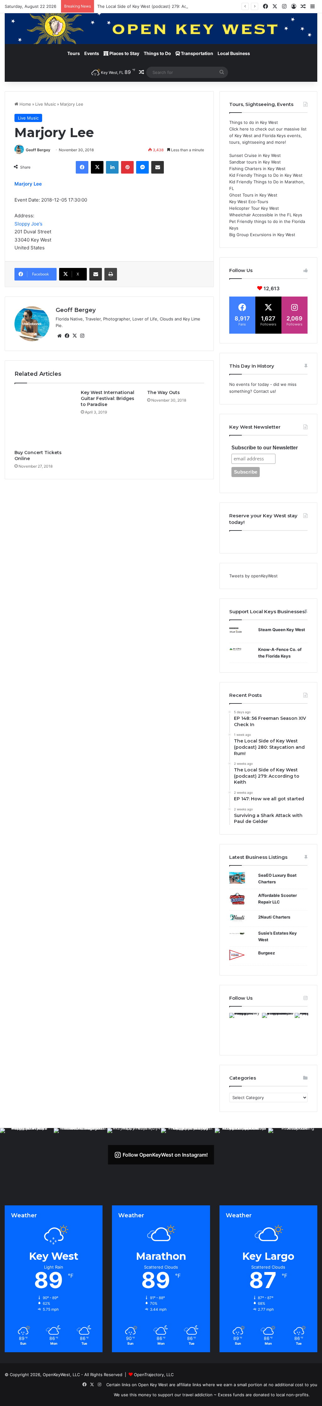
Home (24, 104)
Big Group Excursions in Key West (262, 234)
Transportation (196, 53)
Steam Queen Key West (281, 629)
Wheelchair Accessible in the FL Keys (265, 214)
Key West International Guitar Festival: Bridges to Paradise (107, 398)
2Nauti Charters (274, 917)
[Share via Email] (157, 167)
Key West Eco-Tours (248, 201)
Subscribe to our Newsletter (264, 447)
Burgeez (266, 952)
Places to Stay (123, 53)
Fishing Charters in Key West (257, 168)
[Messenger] (142, 167)
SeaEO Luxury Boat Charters (277, 878)
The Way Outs (163, 392)
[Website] (59, 336)
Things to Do (157, 53)
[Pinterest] (127, 167)
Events (91, 53)
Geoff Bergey (38, 149)
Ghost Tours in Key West (253, 194)
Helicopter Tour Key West (254, 208)
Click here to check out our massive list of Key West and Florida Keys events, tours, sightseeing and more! (268, 135)
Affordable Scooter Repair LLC (277, 898)
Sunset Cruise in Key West (255, 155)
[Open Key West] (161, 29)
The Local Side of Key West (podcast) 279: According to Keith (157, 6)
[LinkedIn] (112, 167)
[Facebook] (82, 167)
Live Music (45, 104)
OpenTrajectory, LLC (154, 1374)
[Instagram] (82, 336)
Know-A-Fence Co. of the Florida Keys (280, 653)
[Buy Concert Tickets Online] (42, 418)
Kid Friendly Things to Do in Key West (266, 175)
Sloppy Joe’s (28, 224)
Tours (73, 53)
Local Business (234, 53)
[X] (97, 167)
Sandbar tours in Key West (255, 161)
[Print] (110, 274)
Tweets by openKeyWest (253, 575)
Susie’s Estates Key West (277, 936)
